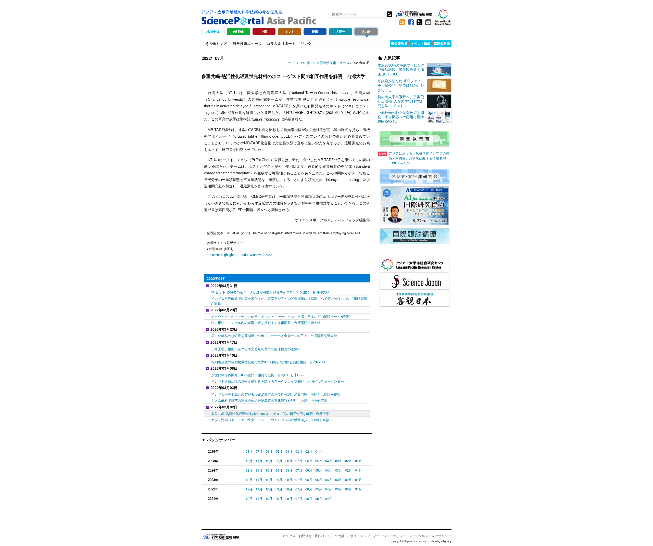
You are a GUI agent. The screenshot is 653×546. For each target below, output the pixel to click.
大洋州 (341, 31)
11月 (259, 460)
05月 (278, 451)
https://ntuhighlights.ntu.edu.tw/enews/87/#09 (240, 254)
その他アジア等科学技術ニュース (324, 62)
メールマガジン (428, 22)
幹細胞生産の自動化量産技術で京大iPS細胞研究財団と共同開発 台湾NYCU (268, 361)
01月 (318, 451)
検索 (389, 14)
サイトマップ (360, 535)
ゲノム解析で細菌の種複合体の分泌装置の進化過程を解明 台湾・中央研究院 (269, 400)
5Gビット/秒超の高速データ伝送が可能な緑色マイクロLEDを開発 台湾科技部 (270, 292)
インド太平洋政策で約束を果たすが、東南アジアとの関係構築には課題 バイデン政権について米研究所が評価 (289, 301)
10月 (269, 460)
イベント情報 (421, 43)
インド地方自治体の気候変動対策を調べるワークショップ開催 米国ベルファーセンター (277, 381)
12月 (249, 460)
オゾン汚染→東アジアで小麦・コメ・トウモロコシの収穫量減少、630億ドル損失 (272, 419)
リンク (306, 43)
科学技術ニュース (247, 43)
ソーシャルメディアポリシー (429, 535)
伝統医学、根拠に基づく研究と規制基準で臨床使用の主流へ (256, 348)
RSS (402, 22)
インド (290, 31)
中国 (264, 31)
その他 (366, 31)
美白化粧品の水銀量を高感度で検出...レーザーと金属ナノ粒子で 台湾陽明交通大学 (274, 335)
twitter (419, 22)
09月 (278, 460)
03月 (298, 451)
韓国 (315, 31)
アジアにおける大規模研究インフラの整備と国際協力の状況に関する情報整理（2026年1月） (419, 158)
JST (221, 536)
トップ (290, 62)
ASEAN (238, 31)
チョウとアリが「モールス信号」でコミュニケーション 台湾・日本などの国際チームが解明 (280, 316)
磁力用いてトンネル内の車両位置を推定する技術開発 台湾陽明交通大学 (266, 322)
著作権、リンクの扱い (331, 535)
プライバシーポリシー (389, 535)
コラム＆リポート (281, 43)
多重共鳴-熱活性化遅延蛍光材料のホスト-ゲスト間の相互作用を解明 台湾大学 (270, 413)
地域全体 (213, 31)
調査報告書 (399, 43)
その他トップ (216, 43)
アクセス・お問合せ (297, 535)
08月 (249, 451)
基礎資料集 (442, 43)
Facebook (411, 22)
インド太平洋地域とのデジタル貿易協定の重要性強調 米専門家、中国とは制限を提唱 (276, 394)
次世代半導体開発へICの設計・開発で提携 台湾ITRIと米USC (257, 374)
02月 (308, 451)
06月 (269, 451)
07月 (259, 451)
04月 (288, 451)
